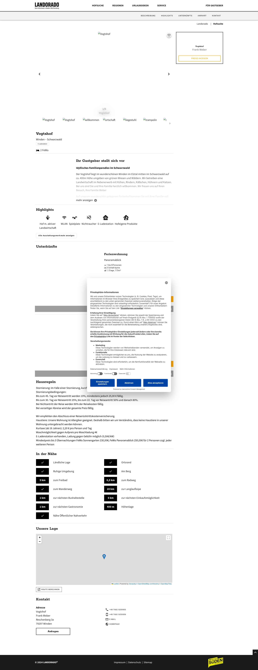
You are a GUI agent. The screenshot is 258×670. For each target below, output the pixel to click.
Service (161, 5)
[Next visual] (168, 74)
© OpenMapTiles (165, 584)
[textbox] (124, 182)
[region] (104, 559)
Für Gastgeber (214, 5)
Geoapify (132, 584)
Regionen (117, 5)
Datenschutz (134, 662)
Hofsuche (98, 5)
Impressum (120, 662)
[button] (104, 556)
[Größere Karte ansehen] (168, 537)
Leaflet (116, 584)
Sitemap (148, 662)
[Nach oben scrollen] (255, 652)
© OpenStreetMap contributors (147, 584)
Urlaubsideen (140, 5)
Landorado (202, 24)
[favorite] (169, 35)
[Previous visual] (39, 74)
